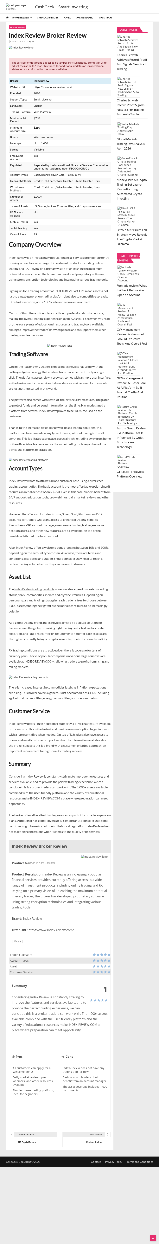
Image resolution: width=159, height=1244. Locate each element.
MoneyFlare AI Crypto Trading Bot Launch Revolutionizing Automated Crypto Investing (132, 189)
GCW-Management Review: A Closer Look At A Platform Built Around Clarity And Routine (131, 387)
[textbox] (35, 1081)
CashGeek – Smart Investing (61, 7)
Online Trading (84, 17)
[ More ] (17, 941)
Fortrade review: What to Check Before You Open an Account (132, 290)
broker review (17, 27)
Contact (96, 1161)
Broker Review (20, 17)
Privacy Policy (113, 1161)
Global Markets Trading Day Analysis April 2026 (131, 143)
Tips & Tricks (105, 17)
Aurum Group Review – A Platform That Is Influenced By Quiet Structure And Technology (131, 437)
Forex (67, 17)
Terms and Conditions (140, 1161)
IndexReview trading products (34, 589)
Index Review (70, 366)
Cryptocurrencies (47, 17)
